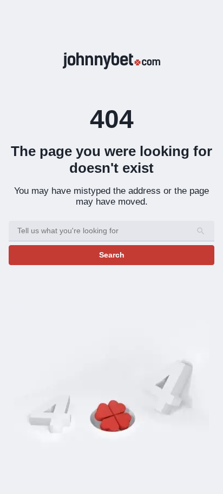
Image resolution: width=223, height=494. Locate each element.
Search (111, 255)
